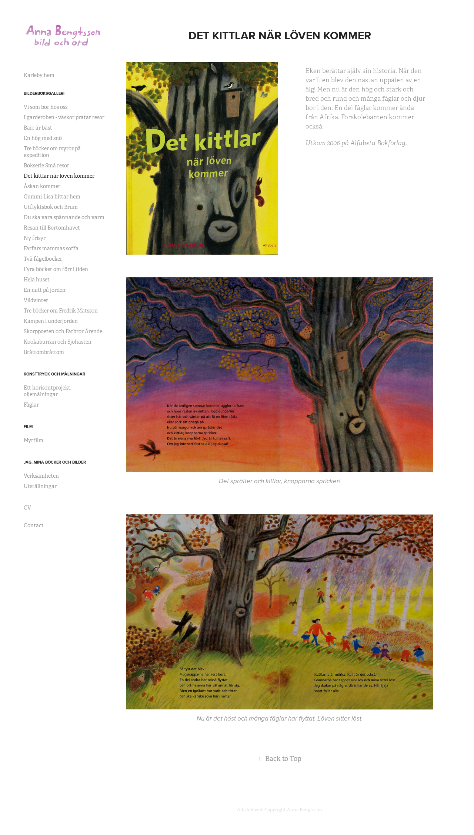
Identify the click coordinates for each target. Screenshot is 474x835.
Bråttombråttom (44, 352)
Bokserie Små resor (46, 165)
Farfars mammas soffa (51, 248)
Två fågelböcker (43, 258)
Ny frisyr (35, 238)
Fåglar (31, 404)
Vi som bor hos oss (45, 107)
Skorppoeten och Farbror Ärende (63, 331)
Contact (34, 525)
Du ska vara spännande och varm (64, 217)
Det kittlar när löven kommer (59, 176)
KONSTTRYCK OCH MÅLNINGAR (54, 374)
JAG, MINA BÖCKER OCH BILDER (55, 462)
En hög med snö (43, 138)
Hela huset (37, 279)
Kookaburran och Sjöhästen (57, 341)
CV (27, 507)
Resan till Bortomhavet (52, 227)
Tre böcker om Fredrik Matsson (61, 310)
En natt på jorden (45, 290)
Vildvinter (36, 300)
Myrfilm (33, 440)
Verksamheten (41, 475)
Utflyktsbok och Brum (51, 207)
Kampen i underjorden (51, 321)
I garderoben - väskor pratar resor (64, 117)
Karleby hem (39, 75)
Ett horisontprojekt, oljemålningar (47, 391)
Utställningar (40, 486)
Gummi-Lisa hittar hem (52, 196)
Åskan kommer (42, 186)
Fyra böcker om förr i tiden (56, 269)
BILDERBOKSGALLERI (44, 93)
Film (28, 427)
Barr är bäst (38, 127)
